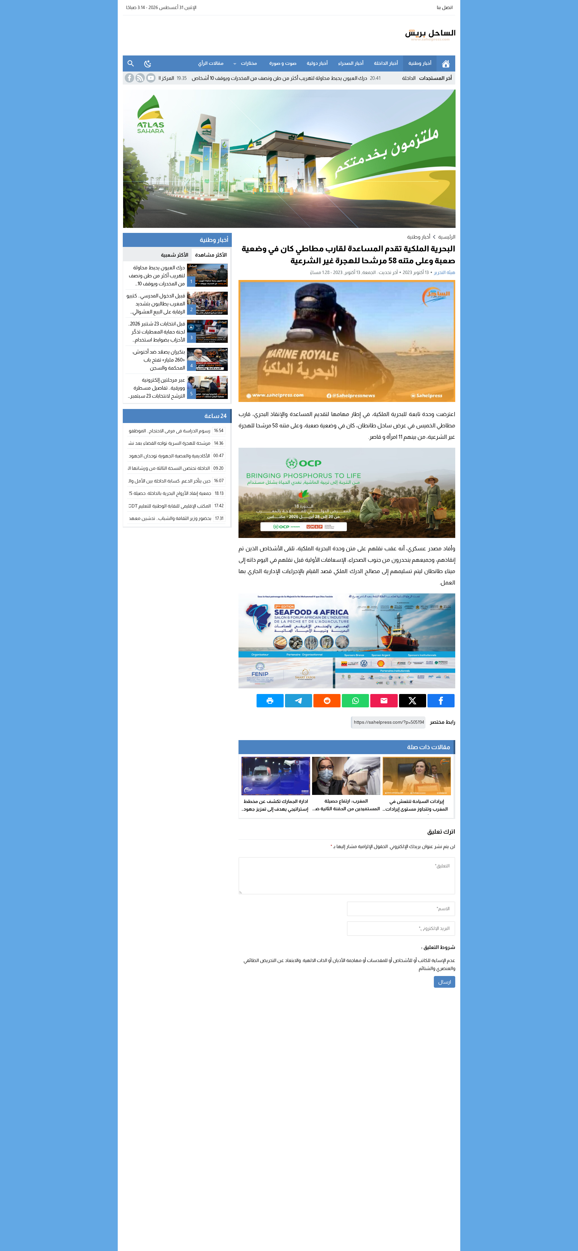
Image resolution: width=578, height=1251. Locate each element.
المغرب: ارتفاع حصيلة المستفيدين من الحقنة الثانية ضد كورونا (346, 808)
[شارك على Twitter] (412, 701)
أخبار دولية (317, 63)
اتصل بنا (445, 7)
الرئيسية (446, 63)
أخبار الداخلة (386, 63)
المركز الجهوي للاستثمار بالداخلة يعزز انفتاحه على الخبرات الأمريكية (158, 78)
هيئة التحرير (444, 272)
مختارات (249, 63)
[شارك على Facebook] (441, 701)
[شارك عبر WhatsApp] (355, 701)
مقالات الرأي (210, 63)
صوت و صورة (282, 63)
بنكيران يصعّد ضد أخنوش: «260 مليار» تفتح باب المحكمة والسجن (158, 360)
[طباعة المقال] (270, 701)
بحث (131, 63)
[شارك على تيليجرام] (298, 701)
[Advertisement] (244, 34)
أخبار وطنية (419, 63)
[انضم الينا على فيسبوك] (128, 78)
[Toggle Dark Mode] (148, 63)
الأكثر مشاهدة (211, 255)
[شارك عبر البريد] (384, 701)
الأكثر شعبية (174, 255)
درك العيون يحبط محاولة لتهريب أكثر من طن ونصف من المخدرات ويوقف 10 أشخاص (331, 78)
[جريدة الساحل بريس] (410, 35)
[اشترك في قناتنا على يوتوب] (150, 78)
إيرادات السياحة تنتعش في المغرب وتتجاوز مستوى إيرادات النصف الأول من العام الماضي (416, 809)
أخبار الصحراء (351, 63)
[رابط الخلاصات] (139, 78)
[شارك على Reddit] (327, 701)
